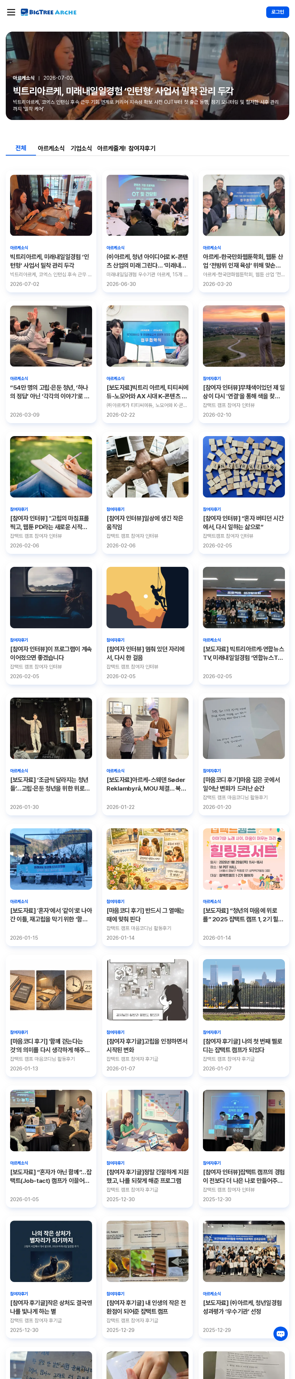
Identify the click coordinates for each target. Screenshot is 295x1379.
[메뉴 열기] (11, 12)
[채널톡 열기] (280, 1334)
